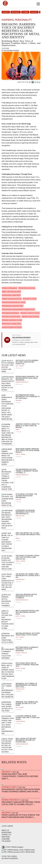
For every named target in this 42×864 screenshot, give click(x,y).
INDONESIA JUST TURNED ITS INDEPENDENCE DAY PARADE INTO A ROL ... (26, 685)
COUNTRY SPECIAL (20, 721)
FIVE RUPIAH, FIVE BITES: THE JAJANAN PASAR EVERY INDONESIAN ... (26, 496)
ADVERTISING (6, 832)
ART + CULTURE (20, 365)
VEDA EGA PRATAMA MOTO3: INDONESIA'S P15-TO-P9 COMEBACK (26, 596)
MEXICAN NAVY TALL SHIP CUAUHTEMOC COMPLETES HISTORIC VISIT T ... (20, 776)
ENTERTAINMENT (20, 579)
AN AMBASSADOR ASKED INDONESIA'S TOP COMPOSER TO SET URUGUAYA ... (28, 396)
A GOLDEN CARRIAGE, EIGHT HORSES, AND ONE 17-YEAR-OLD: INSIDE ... (28, 717)
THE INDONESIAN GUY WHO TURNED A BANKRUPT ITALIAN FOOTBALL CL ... (27, 471)
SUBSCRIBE (6, 839)
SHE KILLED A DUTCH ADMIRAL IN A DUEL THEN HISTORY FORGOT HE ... (27, 362)
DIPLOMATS (19, 400)
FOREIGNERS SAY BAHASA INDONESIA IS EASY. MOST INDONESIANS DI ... (25, 512)
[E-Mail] (39, 82)
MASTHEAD (6, 837)
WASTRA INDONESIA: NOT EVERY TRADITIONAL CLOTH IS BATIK (28, 634)
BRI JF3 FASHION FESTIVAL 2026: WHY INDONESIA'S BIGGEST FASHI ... (27, 612)
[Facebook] (32, 82)
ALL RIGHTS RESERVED (10, 858)
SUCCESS (34, 12)
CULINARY (18, 499)
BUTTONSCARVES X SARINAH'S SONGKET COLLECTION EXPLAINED (27, 649)
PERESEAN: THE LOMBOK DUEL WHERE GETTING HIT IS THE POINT (27, 703)
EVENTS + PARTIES (20, 454)
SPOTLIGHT (16, 12)
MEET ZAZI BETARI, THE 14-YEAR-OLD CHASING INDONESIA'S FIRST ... (28, 534)
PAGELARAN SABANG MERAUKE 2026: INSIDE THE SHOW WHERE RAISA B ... (27, 450)
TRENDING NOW (20, 515)
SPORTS (17, 429)
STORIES (25, 12)
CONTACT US (6, 835)
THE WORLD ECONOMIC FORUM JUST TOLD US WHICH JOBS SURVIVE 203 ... (27, 557)
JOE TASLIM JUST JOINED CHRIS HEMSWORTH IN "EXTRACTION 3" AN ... (28, 575)
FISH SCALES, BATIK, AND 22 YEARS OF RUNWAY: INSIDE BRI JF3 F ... (27, 664)
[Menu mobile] (38, 4)
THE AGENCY (6, 841)
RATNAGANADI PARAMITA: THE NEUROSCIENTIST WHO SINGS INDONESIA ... (27, 378)
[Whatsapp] (30, 82)
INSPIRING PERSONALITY (22, 382)
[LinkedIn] (35, 82)
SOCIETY (6, 12)
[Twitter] (38, 82)
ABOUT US (5, 830)
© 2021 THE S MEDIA (9, 856)
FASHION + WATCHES (21, 652)
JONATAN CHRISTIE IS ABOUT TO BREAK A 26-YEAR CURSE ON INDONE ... (27, 425)
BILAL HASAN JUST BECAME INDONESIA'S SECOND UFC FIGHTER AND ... (26, 740)
